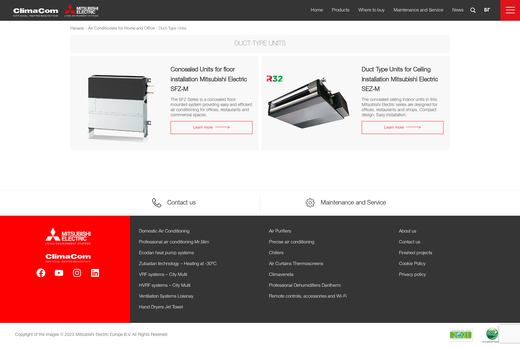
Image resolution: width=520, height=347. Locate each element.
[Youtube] (58, 272)
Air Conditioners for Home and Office (121, 28)
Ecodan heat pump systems (166, 253)
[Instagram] (77, 272)
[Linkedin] (95, 272)
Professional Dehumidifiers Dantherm (305, 285)
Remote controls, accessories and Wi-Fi (308, 296)
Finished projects (415, 253)
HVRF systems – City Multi (164, 285)
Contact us (409, 242)
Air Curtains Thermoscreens (296, 264)
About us (407, 231)
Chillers (276, 253)
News (457, 10)
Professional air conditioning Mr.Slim (174, 242)
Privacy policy (412, 275)
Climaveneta (281, 275)
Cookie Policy (412, 264)
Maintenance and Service (418, 10)
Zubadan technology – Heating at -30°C (178, 264)
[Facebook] (40, 272)
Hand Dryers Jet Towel (161, 307)
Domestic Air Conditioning (164, 231)
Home (317, 10)
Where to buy (371, 10)
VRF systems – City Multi (163, 275)
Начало (77, 28)
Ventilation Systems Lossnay (166, 296)
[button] (510, 10)
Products (340, 10)
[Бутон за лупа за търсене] (473, 10)
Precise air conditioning (291, 242)
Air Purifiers (280, 231)
